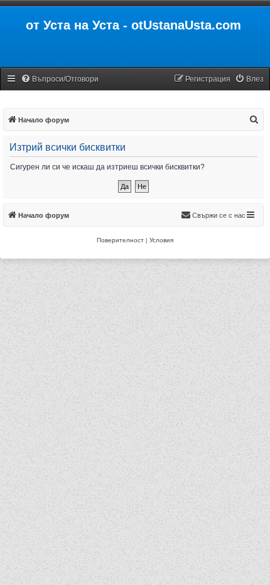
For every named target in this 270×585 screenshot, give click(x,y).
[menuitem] (60, 79)
